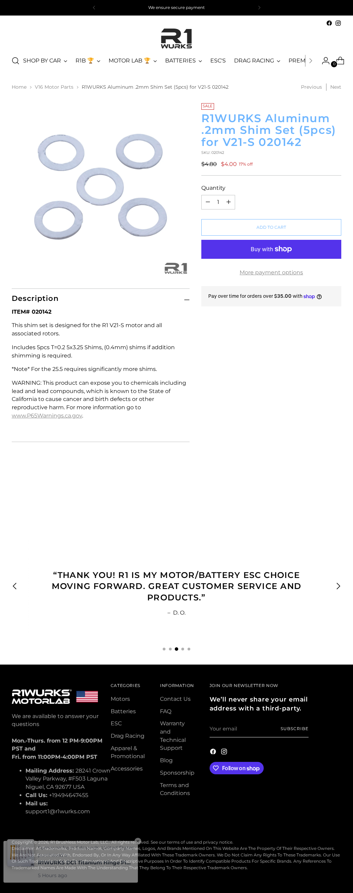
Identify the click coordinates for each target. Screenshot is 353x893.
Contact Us (175, 699)
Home (19, 87)
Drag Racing (127, 736)
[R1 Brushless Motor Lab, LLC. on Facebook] (329, 23)
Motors (120, 699)
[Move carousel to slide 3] (176, 649)
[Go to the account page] (323, 61)
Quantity (213, 188)
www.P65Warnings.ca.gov (47, 415)
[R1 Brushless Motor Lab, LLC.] (176, 38)
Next (335, 87)
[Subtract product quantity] (228, 202)
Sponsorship (177, 772)
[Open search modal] (15, 61)
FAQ (165, 711)
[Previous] (94, 8)
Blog (166, 760)
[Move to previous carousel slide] (319, 502)
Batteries (123, 711)
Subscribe (294, 728)
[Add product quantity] (208, 202)
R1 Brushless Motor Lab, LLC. (79, 842)
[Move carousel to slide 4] (182, 649)
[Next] (259, 8)
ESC (116, 723)
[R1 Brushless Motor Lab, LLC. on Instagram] (338, 23)
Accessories (127, 768)
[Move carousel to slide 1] (164, 649)
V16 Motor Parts (54, 87)
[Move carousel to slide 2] (170, 649)
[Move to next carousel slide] (335, 502)
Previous (311, 87)
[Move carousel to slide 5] (189, 649)
